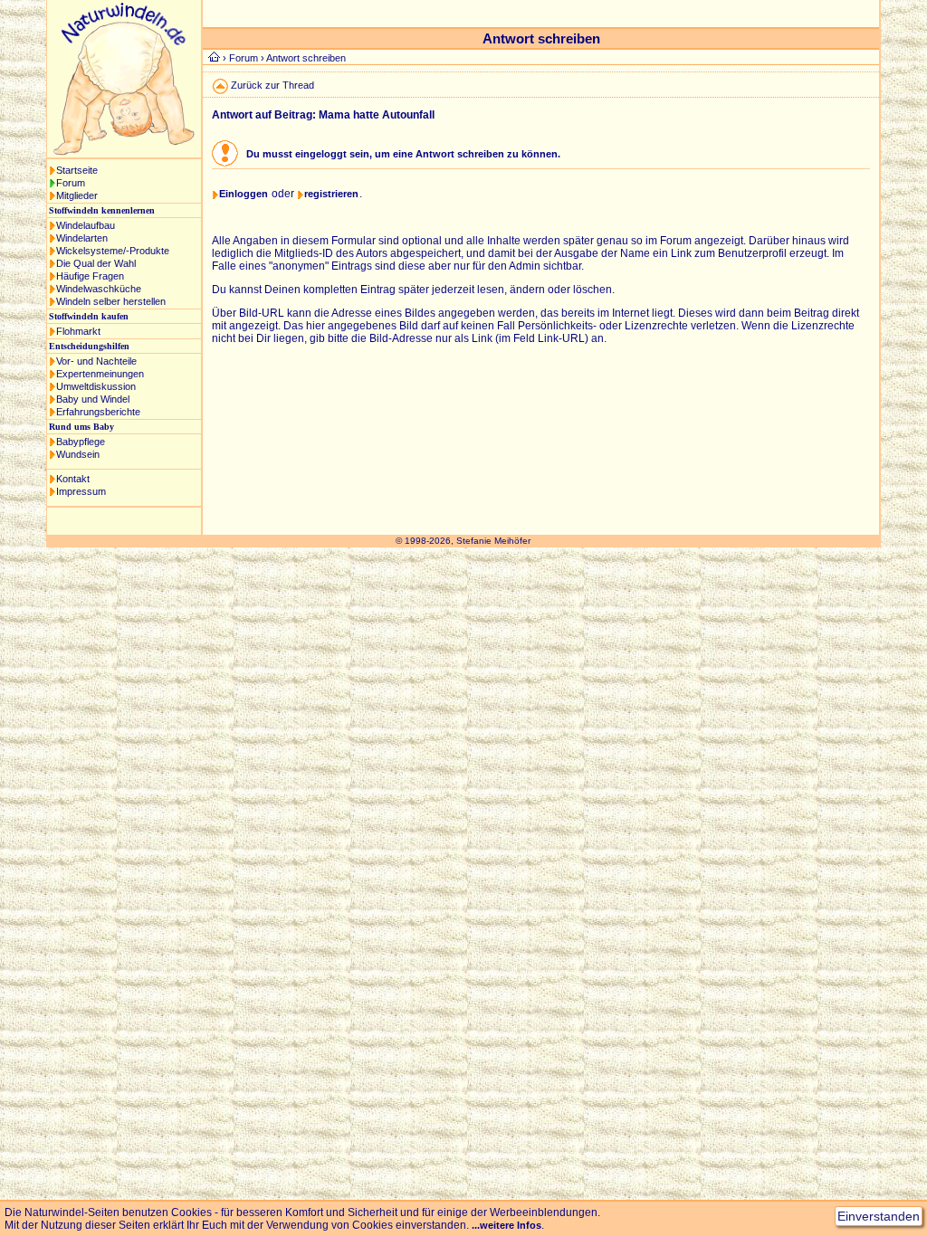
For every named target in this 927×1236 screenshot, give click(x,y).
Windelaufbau (85, 225)
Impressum (81, 491)
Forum (70, 182)
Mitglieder (77, 195)
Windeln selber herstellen (111, 301)
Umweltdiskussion (96, 386)
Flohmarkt (78, 331)
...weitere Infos (506, 1225)
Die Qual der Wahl (96, 263)
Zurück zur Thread (272, 85)
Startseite (77, 170)
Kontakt (73, 478)
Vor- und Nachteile (96, 361)
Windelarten (82, 238)
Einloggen (243, 193)
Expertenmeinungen (100, 373)
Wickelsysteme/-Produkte (112, 250)
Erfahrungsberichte (98, 411)
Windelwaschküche (98, 288)
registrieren (331, 193)
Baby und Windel (92, 399)
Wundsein (78, 454)
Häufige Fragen (90, 276)
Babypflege (80, 441)
